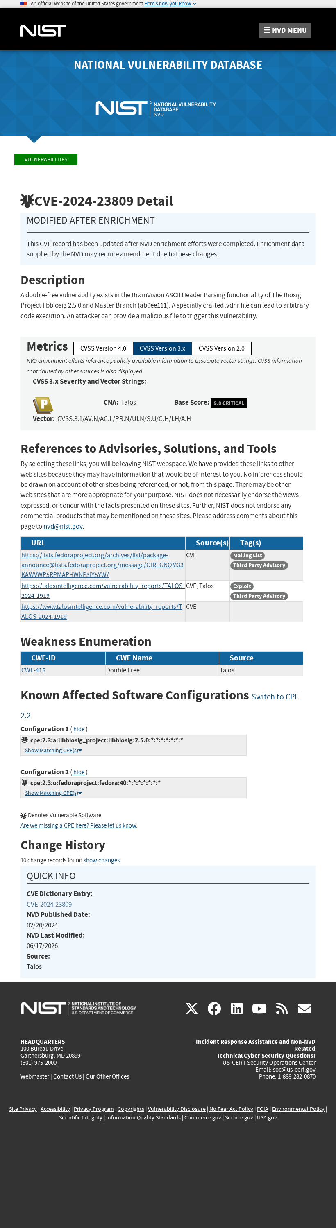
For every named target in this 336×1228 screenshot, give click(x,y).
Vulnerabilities (46, 159)
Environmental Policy (298, 1109)
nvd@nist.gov (62, 526)
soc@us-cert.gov (294, 1069)
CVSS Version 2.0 (222, 348)
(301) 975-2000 (38, 1062)
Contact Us (67, 1076)
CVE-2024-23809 (49, 904)
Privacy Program (94, 1109)
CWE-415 (33, 670)
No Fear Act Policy (231, 1109)
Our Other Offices (107, 1076)
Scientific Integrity (80, 1118)
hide (79, 729)
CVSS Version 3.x (162, 348)
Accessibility (55, 1109)
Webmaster (34, 1076)
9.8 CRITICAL (229, 402)
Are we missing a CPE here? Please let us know (78, 826)
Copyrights (131, 1109)
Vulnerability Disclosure (177, 1109)
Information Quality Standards (143, 1118)
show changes (102, 860)
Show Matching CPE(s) (51, 750)
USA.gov (267, 1118)
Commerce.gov (202, 1118)
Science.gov (239, 1118)
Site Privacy (23, 1109)
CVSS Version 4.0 (103, 348)
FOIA (262, 1109)
